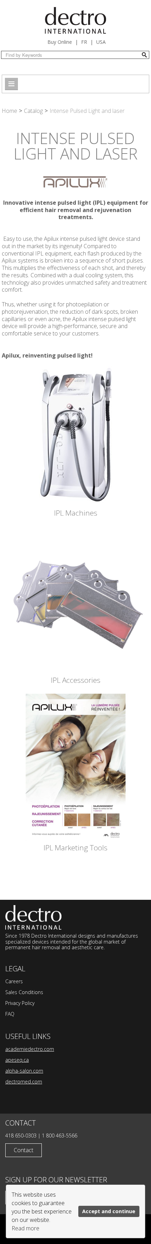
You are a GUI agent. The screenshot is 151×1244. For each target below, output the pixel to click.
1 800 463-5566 (59, 1135)
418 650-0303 (21, 1135)
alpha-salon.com (24, 1070)
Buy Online (59, 42)
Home (9, 111)
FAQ (9, 1014)
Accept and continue (108, 1211)
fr (84, 42)
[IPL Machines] (75, 436)
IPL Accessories (75, 680)
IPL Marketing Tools (75, 847)
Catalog (33, 111)
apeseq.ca (17, 1059)
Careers (14, 981)
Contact (23, 1150)
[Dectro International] (75, 20)
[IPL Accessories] (75, 599)
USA (101, 42)
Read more (25, 1228)
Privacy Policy (19, 1003)
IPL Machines (75, 513)
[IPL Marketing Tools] (75, 767)
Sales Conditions (24, 992)
